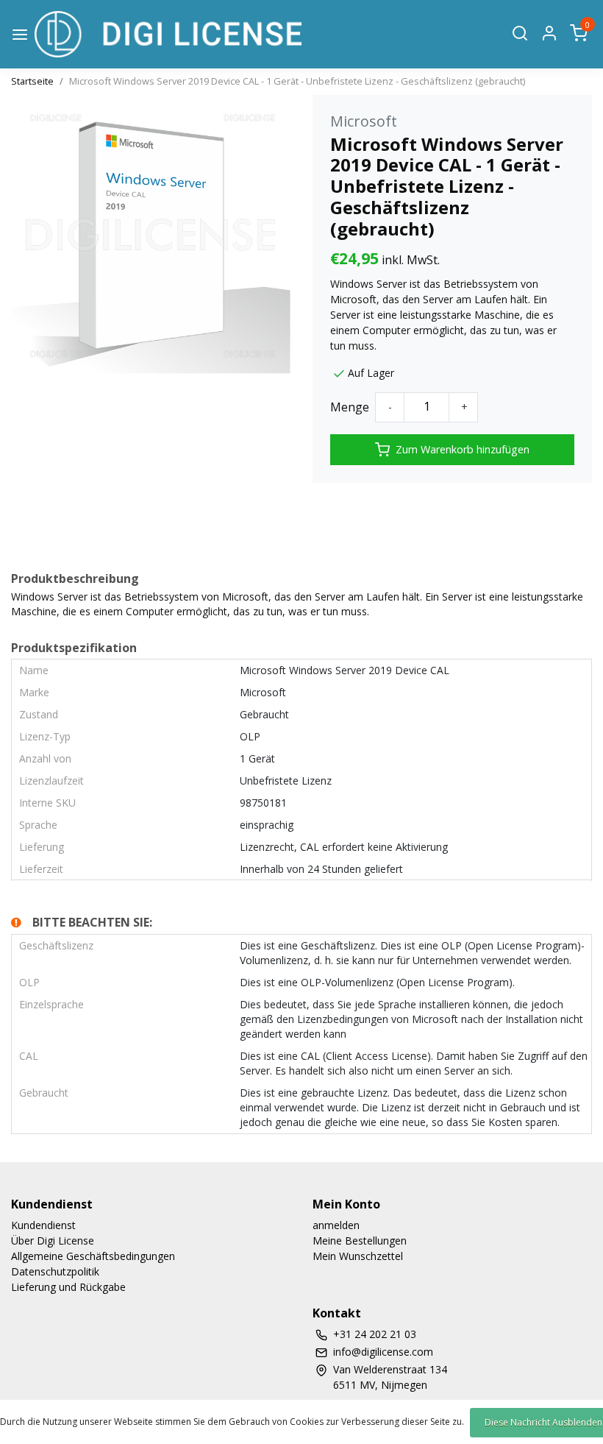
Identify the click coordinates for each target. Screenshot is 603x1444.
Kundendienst (43, 1225)
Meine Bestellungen (360, 1240)
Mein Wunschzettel (358, 1256)
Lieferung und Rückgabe (68, 1287)
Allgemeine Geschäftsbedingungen (93, 1256)
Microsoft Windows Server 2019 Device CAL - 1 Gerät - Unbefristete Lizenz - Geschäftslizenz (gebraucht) (297, 81)
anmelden (336, 1225)
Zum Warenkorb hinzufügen (462, 449)
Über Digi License (52, 1240)
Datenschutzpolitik (55, 1271)
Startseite (32, 81)
